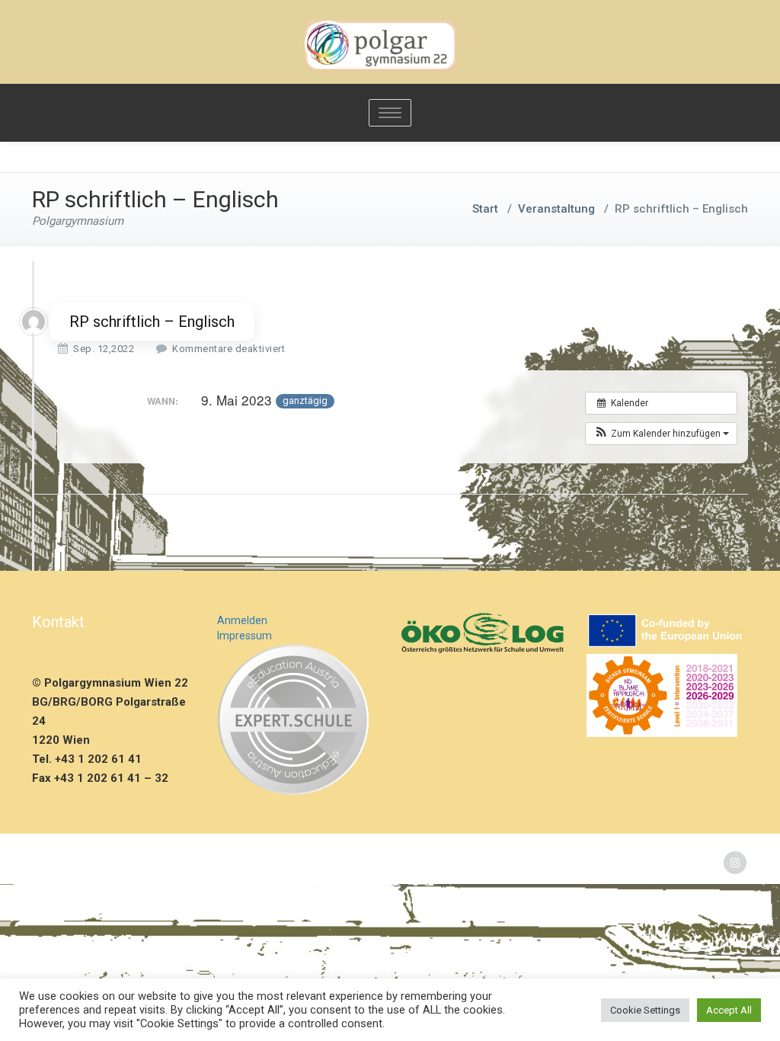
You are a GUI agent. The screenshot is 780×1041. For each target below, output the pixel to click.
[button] (661, 433)
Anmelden (242, 620)
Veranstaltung (556, 209)
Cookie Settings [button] (645, 1010)
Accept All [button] (729, 1010)
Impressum (244, 635)
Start (485, 209)
